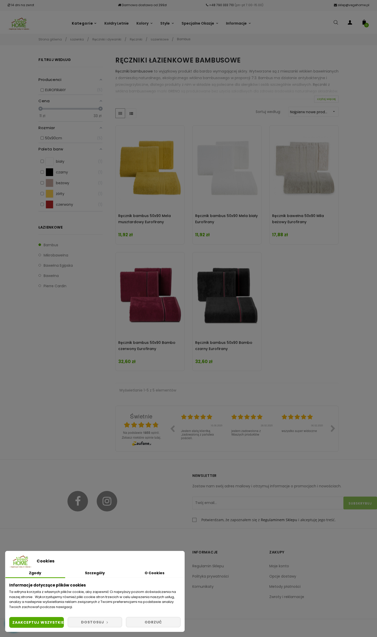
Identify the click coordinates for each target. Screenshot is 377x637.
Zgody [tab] (35, 573)
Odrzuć (153, 622)
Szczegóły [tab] (95, 573)
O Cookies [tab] (154, 573)
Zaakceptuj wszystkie (38, 622)
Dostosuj (93, 622)
